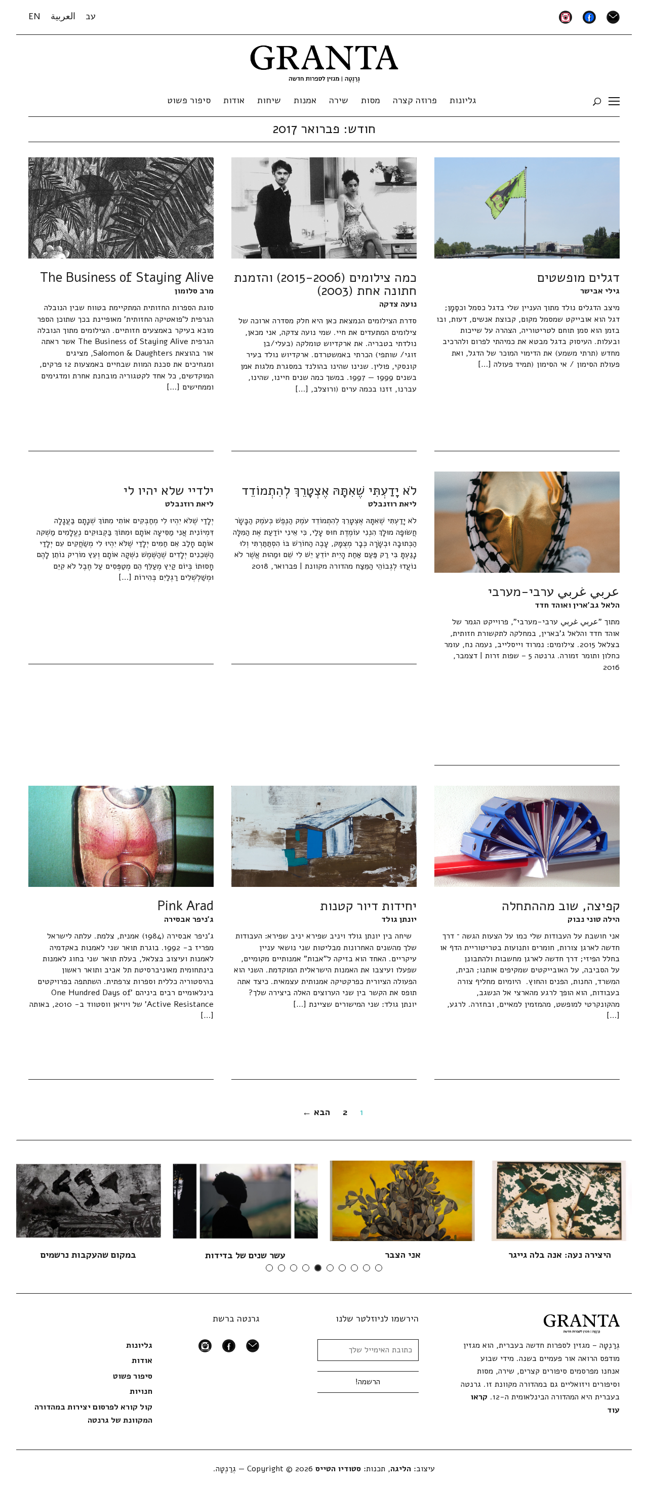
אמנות (305, 100)
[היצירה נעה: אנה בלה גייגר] (559, 1200)
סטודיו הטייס (338, 1468)
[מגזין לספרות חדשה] (324, 60)
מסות (370, 100)
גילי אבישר (600, 290)
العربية (63, 16)
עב (91, 16)
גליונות (463, 100)
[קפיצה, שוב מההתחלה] (527, 835)
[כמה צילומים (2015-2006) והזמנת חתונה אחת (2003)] (324, 207)
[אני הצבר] (402, 1200)
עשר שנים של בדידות (245, 1255)
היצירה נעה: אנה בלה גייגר (559, 1255)
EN (34, 16)
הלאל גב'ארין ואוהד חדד (577, 605)
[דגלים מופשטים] (527, 207)
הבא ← (316, 1112)
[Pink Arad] (121, 835)
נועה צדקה (398, 304)
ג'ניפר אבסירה (189, 919)
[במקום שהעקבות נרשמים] (88, 1200)
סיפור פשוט (189, 100)
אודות (234, 100)
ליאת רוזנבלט (392, 503)
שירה (338, 100)
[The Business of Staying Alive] (121, 207)
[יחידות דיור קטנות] (324, 835)
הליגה (400, 1468)
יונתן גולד (399, 919)
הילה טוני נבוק (594, 919)
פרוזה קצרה (415, 100)
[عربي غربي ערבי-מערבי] (527, 521)
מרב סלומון (194, 290)
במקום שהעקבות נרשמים (88, 1255)
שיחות (269, 100)
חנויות (141, 1391)
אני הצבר (403, 1255)
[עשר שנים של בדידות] (245, 1200)
